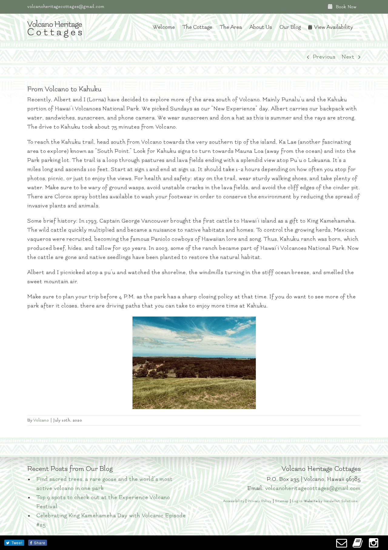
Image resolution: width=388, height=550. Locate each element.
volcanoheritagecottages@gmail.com (65, 6)
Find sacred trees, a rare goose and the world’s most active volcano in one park (104, 483)
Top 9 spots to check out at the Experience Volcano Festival (103, 502)
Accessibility (233, 501)
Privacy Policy (259, 501)
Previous (324, 57)
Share (39, 542)
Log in (297, 501)
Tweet (17, 542)
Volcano (41, 420)
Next (348, 57)
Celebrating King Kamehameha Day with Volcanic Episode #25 (111, 520)
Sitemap (282, 501)
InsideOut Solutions (341, 501)
